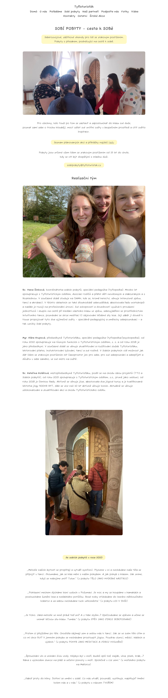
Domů (33, 11)
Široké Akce (97, 16)
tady (111, 142)
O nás (43, 11)
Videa (134, 11)
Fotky (125, 11)
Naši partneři (90, 11)
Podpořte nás (110, 11)
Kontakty (69, 16)
